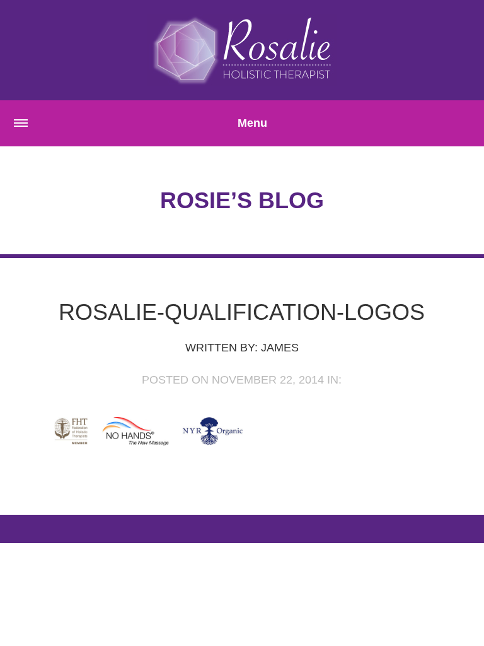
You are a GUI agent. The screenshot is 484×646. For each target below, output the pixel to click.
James (280, 347)
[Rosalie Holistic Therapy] (242, 50)
